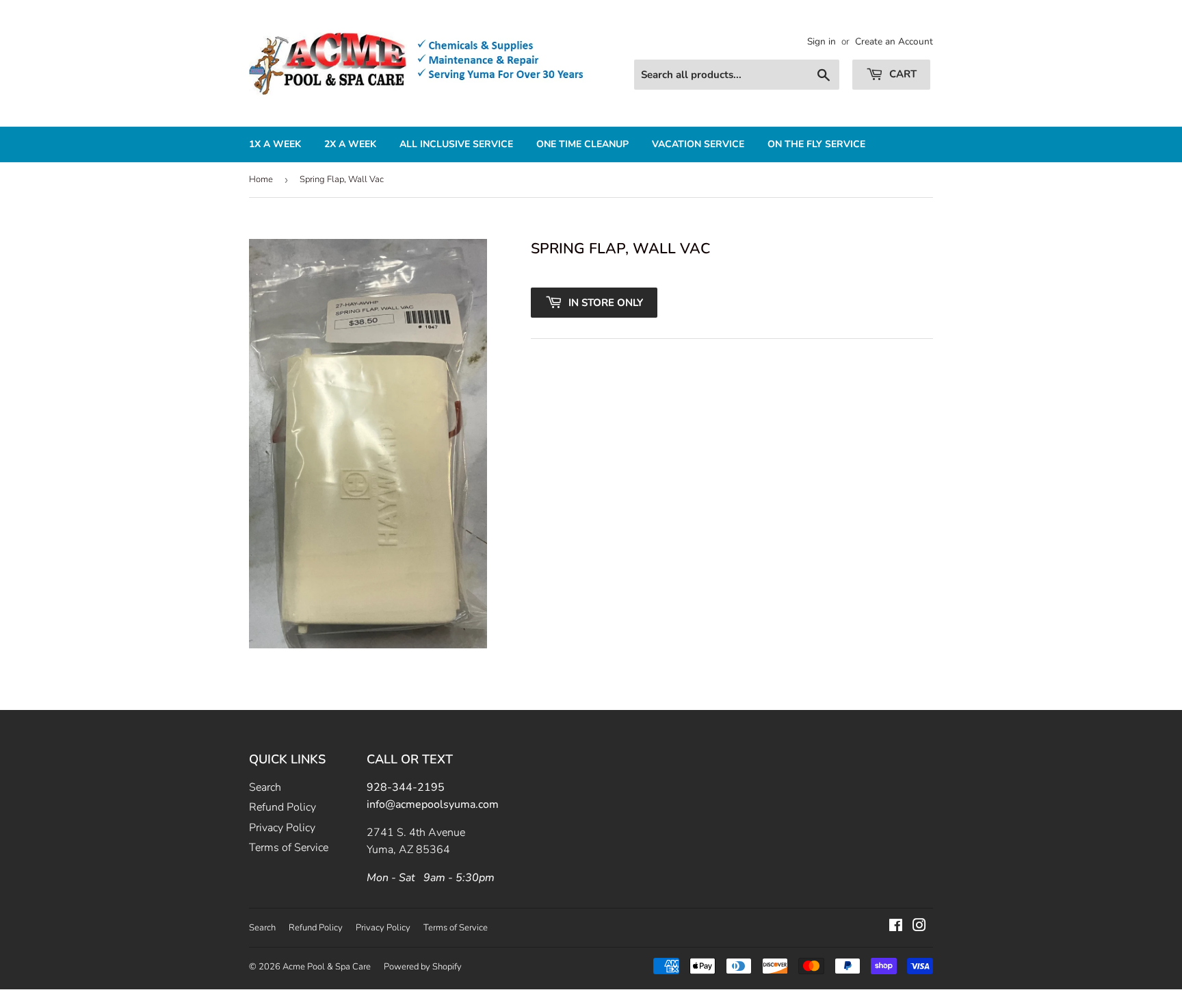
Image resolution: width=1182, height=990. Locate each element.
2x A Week (350, 144)
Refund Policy (282, 807)
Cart (901, 74)
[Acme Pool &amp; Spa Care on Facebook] (896, 927)
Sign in (821, 41)
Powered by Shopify (423, 967)
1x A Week (275, 144)
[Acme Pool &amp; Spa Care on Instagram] (919, 927)
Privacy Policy (282, 827)
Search (265, 787)
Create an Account (894, 41)
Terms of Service (288, 847)
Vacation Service (698, 144)
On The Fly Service (816, 144)
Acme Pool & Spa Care (327, 967)
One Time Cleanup (582, 144)
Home (261, 179)
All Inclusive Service (456, 144)
